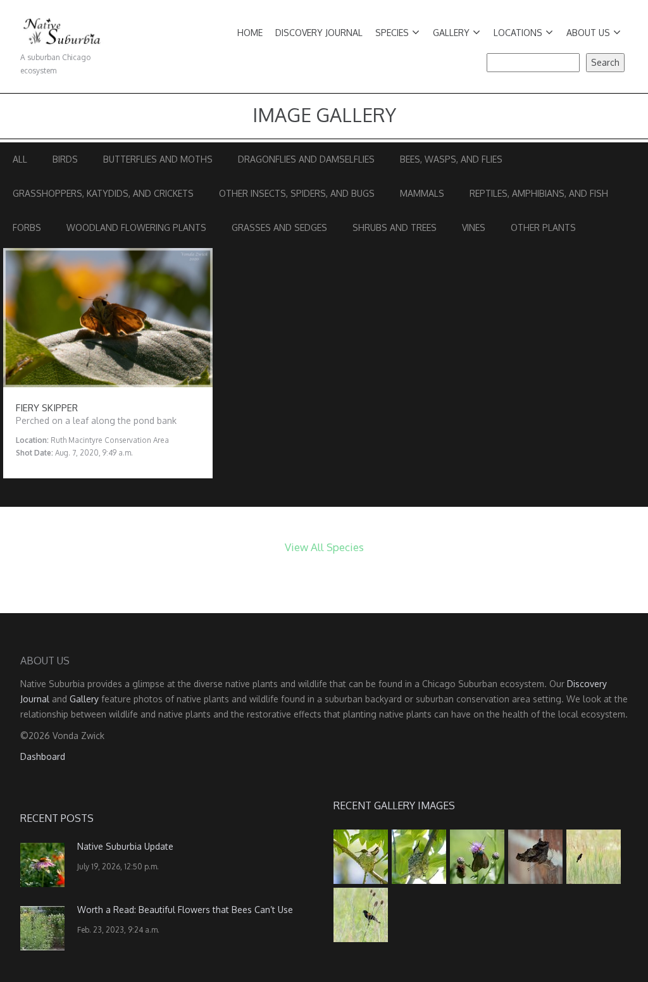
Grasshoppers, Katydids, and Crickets (103, 193)
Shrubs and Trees (394, 227)
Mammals (422, 193)
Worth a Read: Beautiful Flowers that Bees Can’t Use (185, 909)
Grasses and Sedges (279, 227)
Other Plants (543, 227)
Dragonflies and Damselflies (306, 159)
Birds (65, 159)
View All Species (324, 547)
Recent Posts (57, 818)
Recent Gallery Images (394, 805)
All (20, 159)
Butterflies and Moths (158, 159)
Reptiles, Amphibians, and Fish (539, 193)
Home (250, 32)
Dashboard (42, 756)
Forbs (27, 227)
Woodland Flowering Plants (136, 227)
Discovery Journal (319, 32)
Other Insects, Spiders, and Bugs (297, 193)
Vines (473, 227)
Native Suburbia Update (125, 846)
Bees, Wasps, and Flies (451, 159)
